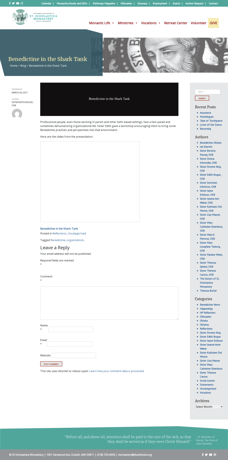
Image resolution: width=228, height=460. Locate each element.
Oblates (204, 324)
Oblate (204, 320)
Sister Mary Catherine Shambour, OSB (211, 226)
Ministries (126, 23)
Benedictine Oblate (210, 142)
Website (45, 355)
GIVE (213, 23)
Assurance (205, 112)
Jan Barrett (206, 146)
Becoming (205, 128)
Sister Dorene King (210, 332)
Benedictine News (210, 304)
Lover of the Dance (211, 124)
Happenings (206, 308)
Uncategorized (77, 233)
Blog (23, 65)
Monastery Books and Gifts (72, 3)
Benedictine (58, 240)
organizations (75, 240)
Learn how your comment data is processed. (116, 371)
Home (14, 65)
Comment (46, 278)
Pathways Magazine (104, 3)
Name (44, 327)
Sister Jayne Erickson (211, 340)
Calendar (46, 3)
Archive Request (194, 3)
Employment (160, 3)
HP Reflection (207, 312)
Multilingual (206, 116)
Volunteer (198, 23)
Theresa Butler (208, 290)
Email (43, 342)
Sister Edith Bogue (210, 336)
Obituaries (126, 3)
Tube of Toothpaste (211, 120)
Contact (213, 3)
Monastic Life (99, 23)
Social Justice (207, 380)
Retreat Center (175, 23)
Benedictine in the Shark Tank (59, 228)
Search (176, 3)
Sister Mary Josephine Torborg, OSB (210, 246)
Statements (206, 384)
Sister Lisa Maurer (210, 360)
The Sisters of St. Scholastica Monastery (209, 282)
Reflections (59, 233)
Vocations (149, 23)
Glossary (142, 3)
